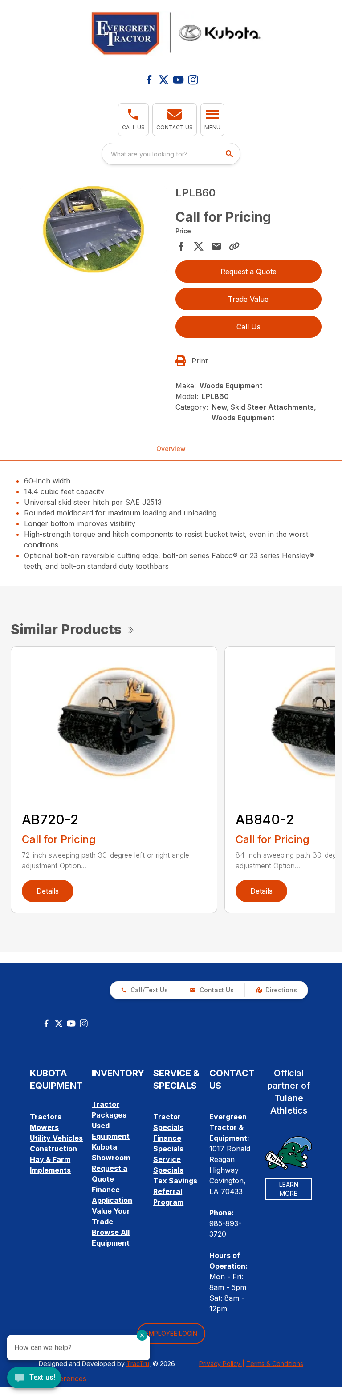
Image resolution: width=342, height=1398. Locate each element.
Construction (53, 1148)
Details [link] (48, 891)
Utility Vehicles (56, 1138)
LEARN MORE (288, 1189)
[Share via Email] (216, 246)
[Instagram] (193, 79)
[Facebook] (149, 79)
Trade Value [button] (248, 299)
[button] (133, 119)
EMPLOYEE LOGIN (171, 1333)
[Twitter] (58, 1023)
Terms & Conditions (274, 1363)
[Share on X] (198, 246)
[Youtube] (178, 79)
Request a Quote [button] (248, 271)
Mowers (44, 1127)
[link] (276, 990)
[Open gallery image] (93, 229)
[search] (230, 154)
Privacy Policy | (221, 1363)
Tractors (45, 1116)
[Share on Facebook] (180, 246)
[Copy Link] (234, 246)
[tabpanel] (93, 231)
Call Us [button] (248, 326)
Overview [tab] (171, 448)
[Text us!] (34, 1378)
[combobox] (171, 153)
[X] (163, 79)
